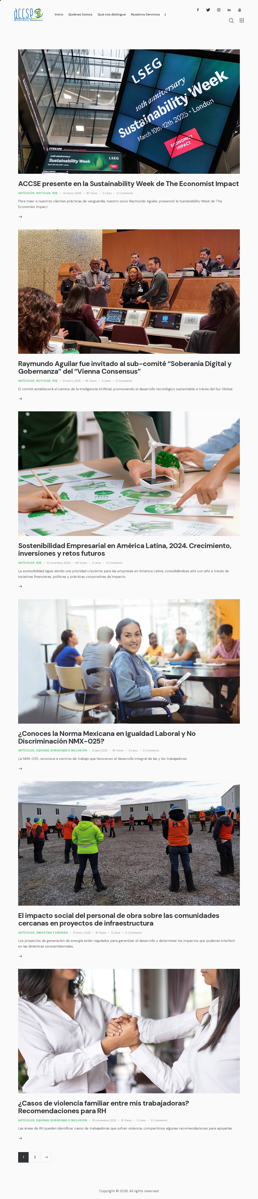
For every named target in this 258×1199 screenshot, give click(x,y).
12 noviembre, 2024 (59, 563)
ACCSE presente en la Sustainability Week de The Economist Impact (128, 183)
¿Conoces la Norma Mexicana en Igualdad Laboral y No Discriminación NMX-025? (107, 737)
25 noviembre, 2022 (104, 1120)
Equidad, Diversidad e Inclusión (61, 750)
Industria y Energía (52, 932)
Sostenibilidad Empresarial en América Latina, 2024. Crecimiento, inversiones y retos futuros (124, 549)
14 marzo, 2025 (72, 193)
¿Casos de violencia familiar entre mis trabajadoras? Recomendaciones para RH (103, 1107)
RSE (55, 193)
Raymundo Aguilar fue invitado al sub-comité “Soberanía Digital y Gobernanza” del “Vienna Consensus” (124, 367)
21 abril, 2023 (100, 750)
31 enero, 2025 (72, 381)
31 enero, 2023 (82, 932)
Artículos (26, 193)
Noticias (43, 193)
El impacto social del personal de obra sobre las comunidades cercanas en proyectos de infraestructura (118, 919)
